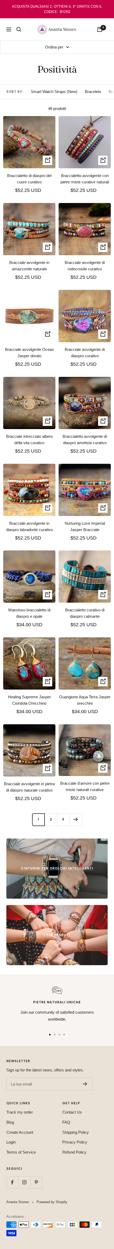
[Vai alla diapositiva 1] (50, 1034)
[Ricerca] (18, 29)
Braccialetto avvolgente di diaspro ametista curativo (85, 439)
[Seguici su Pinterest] (36, 1182)
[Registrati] (85, 1084)
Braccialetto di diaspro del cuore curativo (29, 178)
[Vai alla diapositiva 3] (59, 1034)
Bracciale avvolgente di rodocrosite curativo (85, 265)
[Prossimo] (75, 819)
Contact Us (72, 1112)
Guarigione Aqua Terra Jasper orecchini (85, 700)
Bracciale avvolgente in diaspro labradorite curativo (29, 526)
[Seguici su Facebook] (12, 1182)
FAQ (66, 1122)
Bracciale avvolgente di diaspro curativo (85, 352)
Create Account (19, 1132)
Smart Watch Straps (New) (54, 91)
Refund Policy (74, 1152)
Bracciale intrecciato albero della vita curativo (29, 439)
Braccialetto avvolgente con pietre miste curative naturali (84, 178)
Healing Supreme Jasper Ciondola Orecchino (29, 700)
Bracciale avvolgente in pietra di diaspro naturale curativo (29, 787)
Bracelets (93, 91)
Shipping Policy (75, 1132)
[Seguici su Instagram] (24, 1182)
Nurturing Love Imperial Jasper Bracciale (85, 526)
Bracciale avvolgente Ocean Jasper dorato (29, 352)
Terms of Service (21, 1152)
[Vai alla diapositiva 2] (54, 1034)
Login (11, 1142)
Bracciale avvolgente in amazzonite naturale (29, 265)
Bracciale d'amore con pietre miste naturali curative (84, 786)
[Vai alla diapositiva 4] (64, 1034)
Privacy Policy (74, 1142)
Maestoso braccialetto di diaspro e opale (29, 613)
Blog (10, 1122)
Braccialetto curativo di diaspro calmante (84, 613)
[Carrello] (99, 29)
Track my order (19, 1112)
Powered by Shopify (52, 1202)
